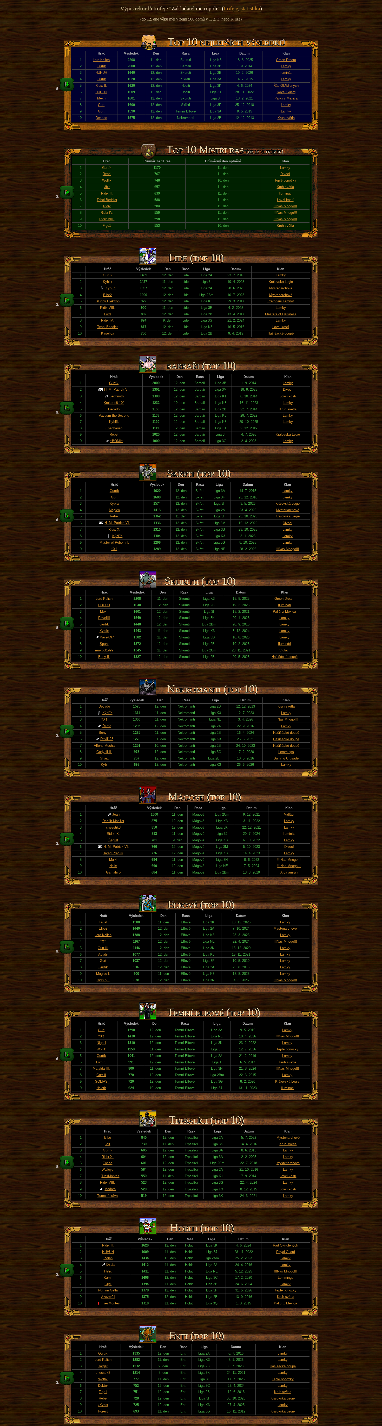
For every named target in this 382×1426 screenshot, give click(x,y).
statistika (250, 8)
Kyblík (114, 422)
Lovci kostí (285, 200)
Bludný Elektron (108, 301)
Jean (116, 814)
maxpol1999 (104, 650)
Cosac (107, 1163)
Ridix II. (101, 86)
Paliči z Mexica (286, 98)
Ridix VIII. (106, 219)
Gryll (107, 1284)
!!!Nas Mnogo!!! (285, 206)
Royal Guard (286, 92)
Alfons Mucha (104, 746)
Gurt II (101, 1075)
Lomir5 (101, 1062)
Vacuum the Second (114, 415)
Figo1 (107, 226)
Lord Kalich (101, 60)
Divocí (285, 174)
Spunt (104, 644)
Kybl (104, 765)
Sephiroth (116, 396)
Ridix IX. (113, 834)
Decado (101, 118)
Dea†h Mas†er (113, 821)
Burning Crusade (286, 758)
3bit (107, 187)
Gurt (101, 105)
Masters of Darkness (281, 314)
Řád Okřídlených (286, 86)
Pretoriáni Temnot (280, 301)
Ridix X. (114, 529)
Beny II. (104, 657)
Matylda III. (101, 1068)
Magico (114, 510)
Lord (107, 314)
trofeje (231, 8)
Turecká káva (107, 1196)
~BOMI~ (116, 441)
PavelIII (104, 618)
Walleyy (108, 1169)
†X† (114, 549)
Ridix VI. (103, 980)
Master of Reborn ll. (114, 542)
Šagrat (113, 840)
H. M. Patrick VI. (117, 389)
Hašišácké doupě (281, 333)
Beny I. (104, 733)
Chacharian (114, 428)
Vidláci (284, 650)
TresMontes (110, 1176)
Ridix (107, 206)
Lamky (286, 66)
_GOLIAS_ (101, 1081)
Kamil (108, 1278)
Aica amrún (289, 872)
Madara (110, 1189)
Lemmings (286, 752)
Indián (108, 1258)
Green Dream (286, 60)
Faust (103, 922)
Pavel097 (107, 637)
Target (103, 1366)
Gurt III (103, 948)
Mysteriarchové (280, 288)
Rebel (107, 174)
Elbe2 (107, 295)
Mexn (101, 98)
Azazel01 (108, 1297)
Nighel (101, 1043)
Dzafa (106, 726)
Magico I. (103, 974)
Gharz (104, 758)
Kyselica (107, 333)
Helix (113, 866)
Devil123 (106, 739)
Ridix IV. (107, 213)
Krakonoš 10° (114, 403)
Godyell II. (104, 752)
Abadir (103, 954)
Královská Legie (281, 282)
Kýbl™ (111, 288)
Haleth (101, 1088)
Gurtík (101, 66)
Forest (103, 1411)
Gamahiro (113, 872)
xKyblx (103, 1405)
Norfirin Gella (108, 1290)
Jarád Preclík (113, 853)
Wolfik (106, 180)
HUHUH (101, 73)
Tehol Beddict (107, 200)
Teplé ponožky (285, 180)
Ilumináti (286, 73)
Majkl (113, 860)
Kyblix (107, 282)
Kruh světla (286, 118)
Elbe (107, 1138)
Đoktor (103, 1386)
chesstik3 (113, 827)
